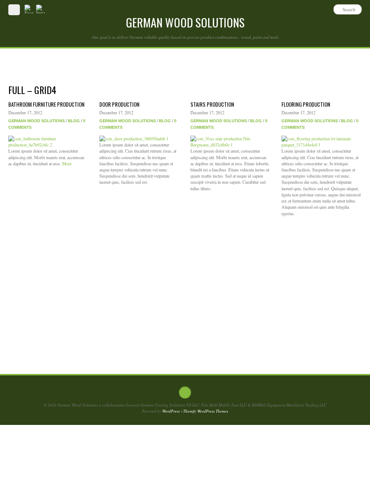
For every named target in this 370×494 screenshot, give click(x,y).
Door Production (119, 104)
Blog (74, 121)
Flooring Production (305, 104)
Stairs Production (212, 104)
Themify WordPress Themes (205, 411)
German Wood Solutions (36, 121)
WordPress (171, 411)
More (67, 163)
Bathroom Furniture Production (46, 104)
